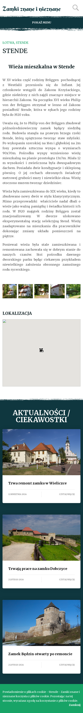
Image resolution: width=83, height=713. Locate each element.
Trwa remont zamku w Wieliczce (41, 452)
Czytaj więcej (67, 494)
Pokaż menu (41, 22)
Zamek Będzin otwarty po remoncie (41, 623)
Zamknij (74, 705)
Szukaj (75, 7)
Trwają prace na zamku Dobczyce (41, 538)
